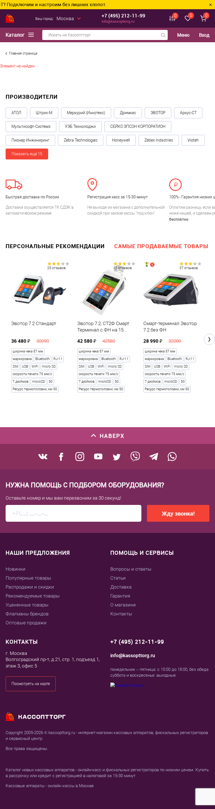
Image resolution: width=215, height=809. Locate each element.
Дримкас (128, 112)
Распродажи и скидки (30, 587)
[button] (209, 339)
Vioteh (193, 140)
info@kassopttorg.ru (118, 21)
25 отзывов (56, 268)
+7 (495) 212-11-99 (123, 15)
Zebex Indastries (158, 140)
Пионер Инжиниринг (30, 140)
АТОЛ (16, 112)
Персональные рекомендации (55, 246)
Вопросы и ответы (130, 569)
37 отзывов (122, 268)
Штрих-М (44, 112)
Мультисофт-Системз (30, 126)
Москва (65, 18)
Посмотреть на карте (30, 683)
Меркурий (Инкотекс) (86, 112)
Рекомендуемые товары (33, 596)
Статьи (118, 578)
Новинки (15, 569)
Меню (183, 35)
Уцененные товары (27, 605)
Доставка (121, 587)
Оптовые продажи (26, 622)
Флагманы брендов (27, 614)
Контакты (121, 614)
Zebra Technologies (80, 140)
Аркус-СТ (188, 112)
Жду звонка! (178, 513)
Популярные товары (28, 578)
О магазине (123, 605)
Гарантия (120, 596)
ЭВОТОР (158, 112)
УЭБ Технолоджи (80, 126)
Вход (204, 35)
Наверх (112, 435)
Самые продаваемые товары (161, 246)
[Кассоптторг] (10, 18)
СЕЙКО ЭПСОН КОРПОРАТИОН (137, 126)
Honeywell (121, 140)
